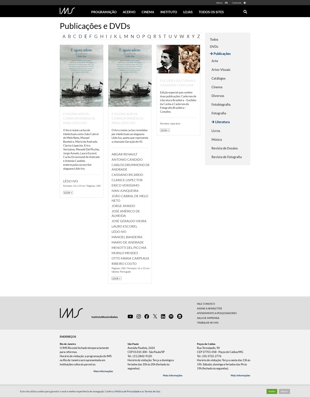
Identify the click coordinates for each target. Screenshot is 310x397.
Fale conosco (206, 303)
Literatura (222, 122)
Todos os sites (211, 12)
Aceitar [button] (272, 391)
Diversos (218, 96)
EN (226, 2)
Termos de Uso (152, 391)
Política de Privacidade (127, 391)
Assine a (209, 308)
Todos (214, 39)
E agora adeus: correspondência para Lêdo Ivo (79, 118)
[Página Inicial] (67, 10)
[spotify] (171, 316)
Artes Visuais (221, 69)
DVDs (214, 46)
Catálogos (219, 78)
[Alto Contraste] (245, 2)
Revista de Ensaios (225, 148)
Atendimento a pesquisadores (217, 313)
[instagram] (139, 316)
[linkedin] (163, 316)
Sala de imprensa (208, 317)
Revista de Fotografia (227, 157)
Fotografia (219, 113)
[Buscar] (245, 11)
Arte (215, 61)
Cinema (217, 87)
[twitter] (155, 316)
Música (217, 139)
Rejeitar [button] (284, 391)
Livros (216, 131)
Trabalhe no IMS (207, 322)
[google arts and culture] (179, 316)
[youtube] (130, 316)
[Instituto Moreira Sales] (89, 312)
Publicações (222, 54)
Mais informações (103, 371)
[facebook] (146, 316)
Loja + (68, 192)
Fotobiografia (221, 104)
